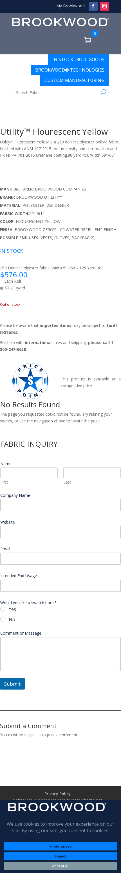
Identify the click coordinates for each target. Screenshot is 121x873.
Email (7, 548)
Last (67, 482)
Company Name (16, 495)
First (4, 482)
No (12, 619)
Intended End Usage (18, 575)
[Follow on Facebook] (93, 6)
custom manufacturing (74, 80)
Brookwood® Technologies (69, 70)
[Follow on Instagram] (104, 6)
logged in (32, 734)
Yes (12, 609)
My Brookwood (70, 5)
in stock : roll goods (78, 59)
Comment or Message (20, 633)
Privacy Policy (57, 793)
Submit (12, 684)
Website (7, 522)
